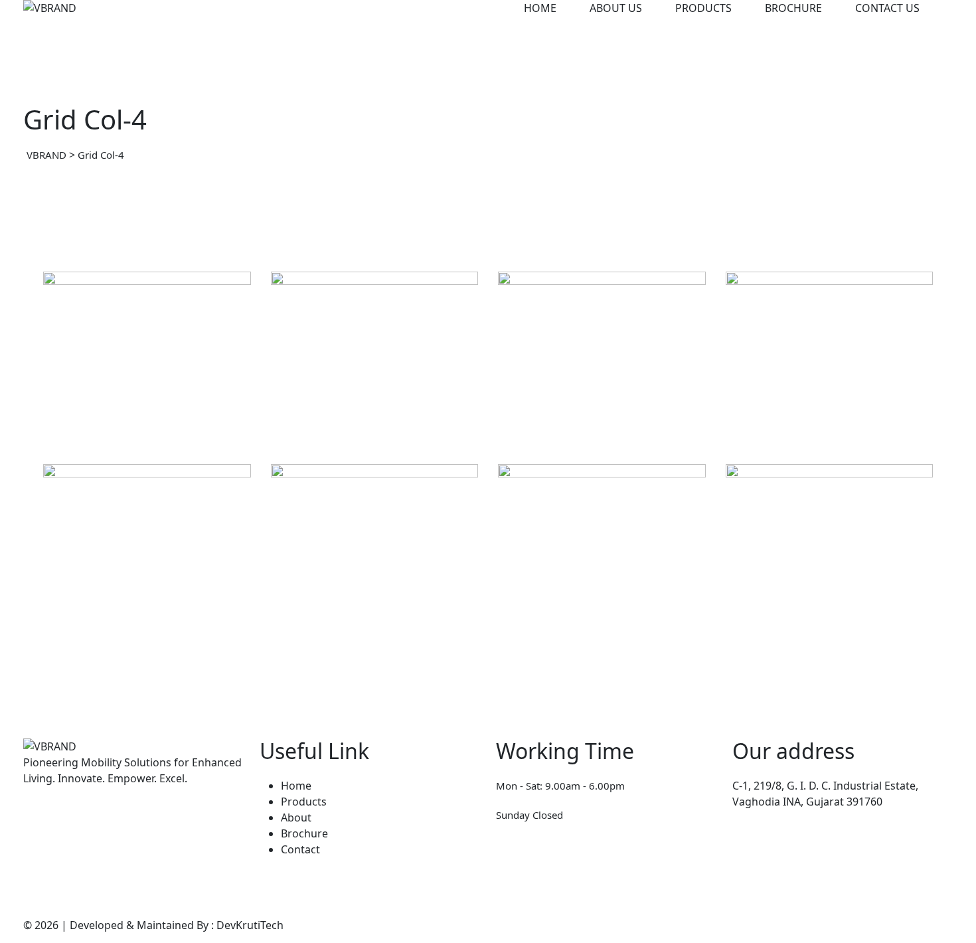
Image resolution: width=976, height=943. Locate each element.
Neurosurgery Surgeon (145, 424)
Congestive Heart (356, 627)
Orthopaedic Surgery (825, 627)
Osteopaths (320, 413)
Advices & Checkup (589, 627)
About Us (616, 8)
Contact (300, 849)
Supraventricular (580, 434)
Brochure (793, 8)
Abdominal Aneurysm (371, 434)
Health (79, 393)
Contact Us (887, 8)
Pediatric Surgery (128, 627)
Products (703, 8)
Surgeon (84, 606)
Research (769, 413)
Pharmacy (543, 413)
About (296, 817)
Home (540, 8)
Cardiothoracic (801, 434)
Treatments (320, 606)
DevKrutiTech (250, 925)
